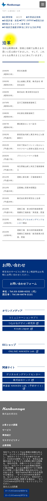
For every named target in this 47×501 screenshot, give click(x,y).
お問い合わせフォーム (23, 283)
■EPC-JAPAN (26, 20)
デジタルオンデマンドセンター (23, 374)
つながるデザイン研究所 (21, 323)
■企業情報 (7, 17)
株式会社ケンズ (21, 380)
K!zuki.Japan (21, 329)
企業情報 (6, 445)
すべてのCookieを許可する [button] (16, 495)
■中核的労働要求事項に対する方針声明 (21, 27)
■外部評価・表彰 (10, 21)
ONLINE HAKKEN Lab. (22, 351)
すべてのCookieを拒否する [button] (16, 491)
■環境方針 (39, 21)
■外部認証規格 (33, 17)
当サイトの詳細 (10, 487)
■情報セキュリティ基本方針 (16, 24)
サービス (6, 430)
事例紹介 (6, 435)
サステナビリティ (11, 440)
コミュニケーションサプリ (23, 317)
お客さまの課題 (10, 425)
